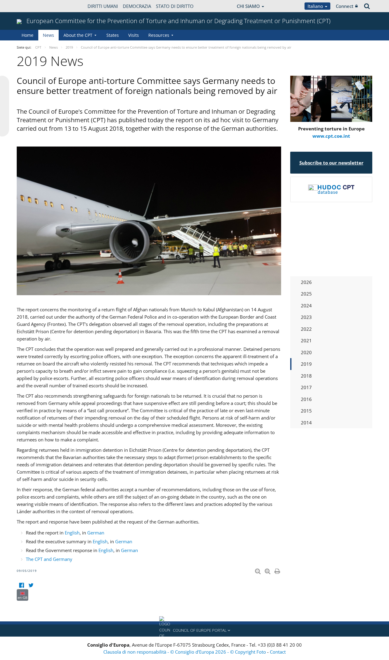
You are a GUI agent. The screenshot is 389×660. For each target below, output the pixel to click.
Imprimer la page (277, 570)
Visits (133, 35)
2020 (306, 352)
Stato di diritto (175, 6)
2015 (306, 411)
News (48, 35)
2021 (306, 340)
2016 (306, 399)
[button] (194, 630)
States (112, 35)
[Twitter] (31, 585)
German (95, 533)
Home (27, 35)
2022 (306, 329)
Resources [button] (158, 35)
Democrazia (137, 6)
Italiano (316, 6)
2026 (306, 282)
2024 (306, 305)
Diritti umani (103, 6)
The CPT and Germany (49, 559)
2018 (306, 376)
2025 (306, 294)
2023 (306, 317)
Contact (278, 652)
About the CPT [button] (78, 35)
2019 (306, 364)
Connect (344, 6)
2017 (306, 387)
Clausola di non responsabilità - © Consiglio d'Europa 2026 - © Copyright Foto (185, 652)
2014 (306, 423)
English (72, 533)
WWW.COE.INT (32, 6)
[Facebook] (21, 585)
